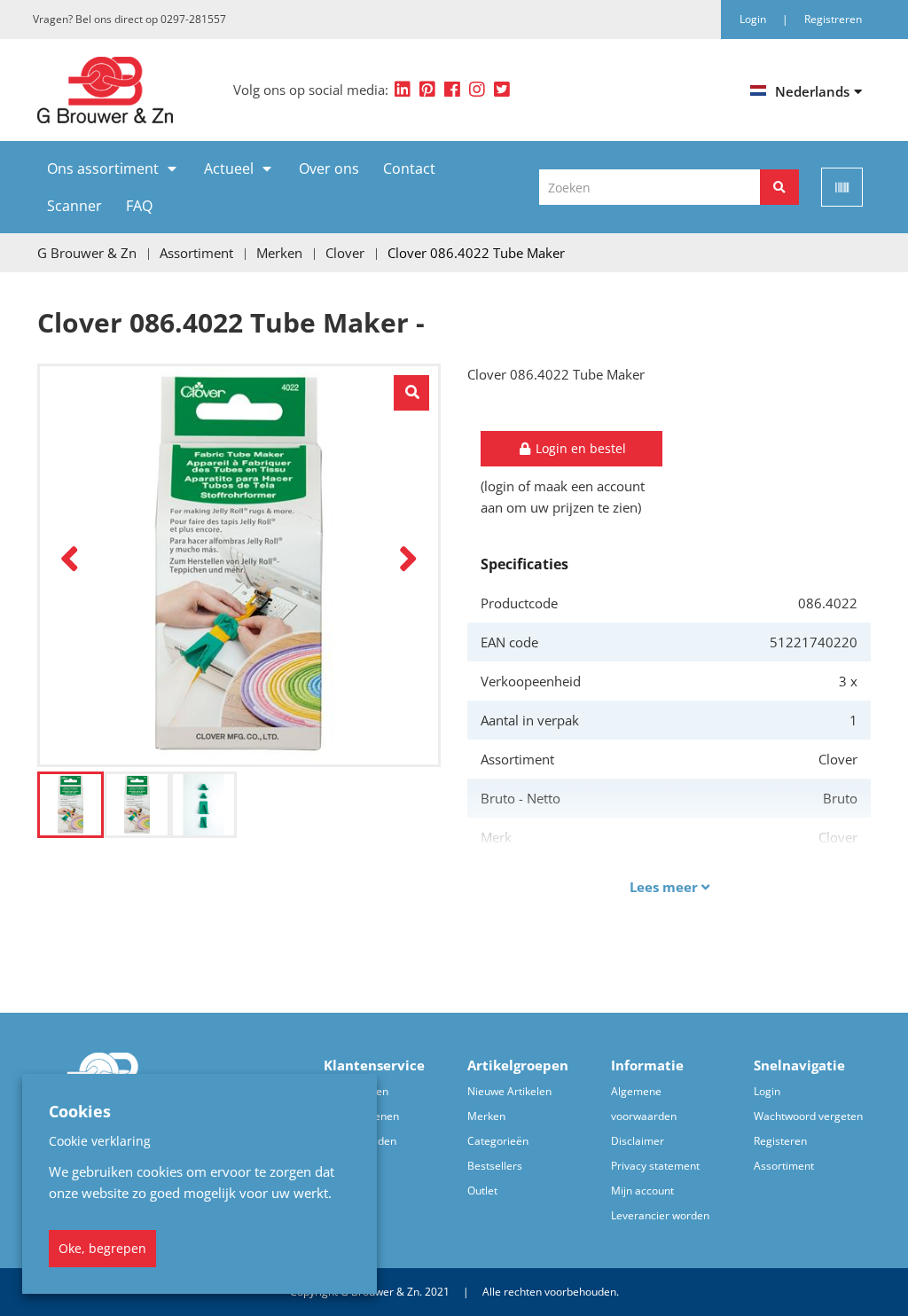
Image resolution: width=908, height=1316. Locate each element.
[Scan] (842, 187)
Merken (486, 1116)
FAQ (139, 205)
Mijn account (642, 1190)
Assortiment (784, 1165)
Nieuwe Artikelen (509, 1091)
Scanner (74, 205)
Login (767, 1091)
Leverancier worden (660, 1215)
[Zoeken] (779, 187)
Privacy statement (655, 1165)
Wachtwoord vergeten (808, 1116)
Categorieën (497, 1140)
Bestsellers (494, 1165)
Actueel (229, 168)
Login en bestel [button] (579, 448)
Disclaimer (637, 1140)
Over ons (329, 168)
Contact (409, 168)
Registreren (833, 19)
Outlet (482, 1190)
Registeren (780, 1140)
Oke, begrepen (102, 1248)
